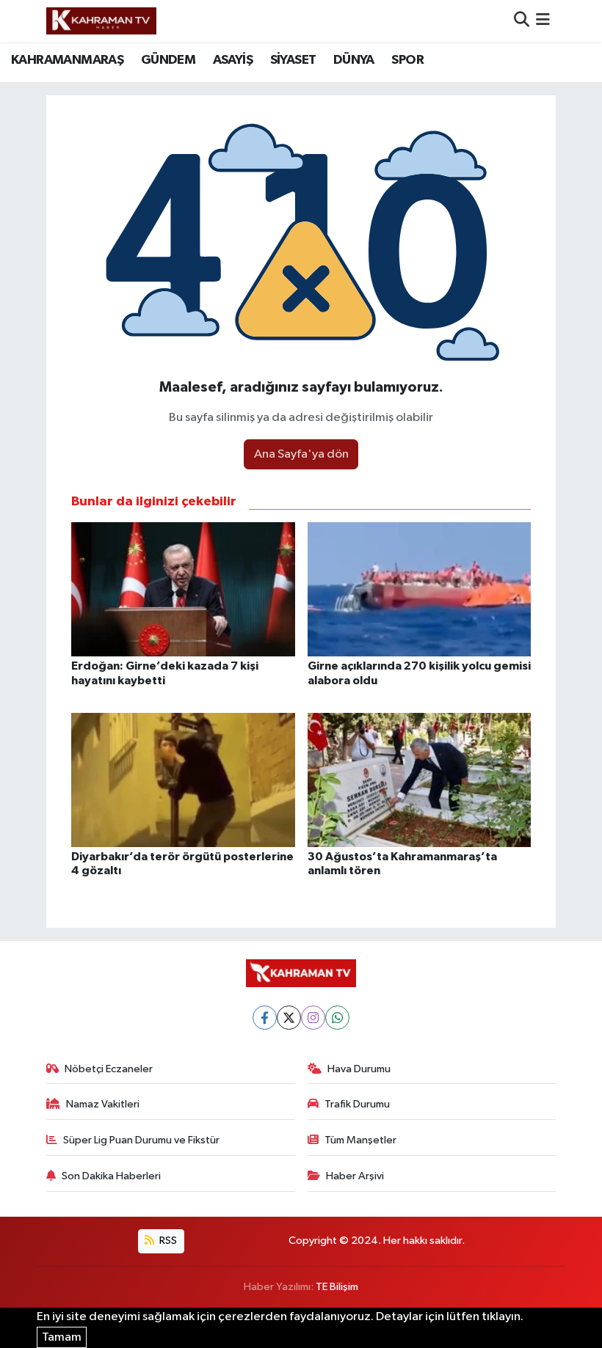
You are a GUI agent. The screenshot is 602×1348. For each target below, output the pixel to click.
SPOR (407, 60)
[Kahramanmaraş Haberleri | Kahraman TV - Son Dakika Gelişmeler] (101, 20)
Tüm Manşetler (360, 1140)
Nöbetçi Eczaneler (109, 1068)
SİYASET (293, 60)
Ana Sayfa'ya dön (301, 454)
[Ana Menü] (543, 21)
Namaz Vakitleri (102, 1104)
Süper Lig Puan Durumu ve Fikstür (141, 1140)
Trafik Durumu (357, 1104)
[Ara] (521, 21)
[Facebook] (265, 1017)
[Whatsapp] (337, 1017)
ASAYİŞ (233, 60)
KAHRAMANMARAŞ (67, 60)
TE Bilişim (337, 1286)
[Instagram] (313, 1017)
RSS (167, 1240)
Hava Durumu (359, 1068)
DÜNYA (353, 60)
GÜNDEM (168, 60)
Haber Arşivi (355, 1176)
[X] (289, 1017)
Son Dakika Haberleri (111, 1176)
